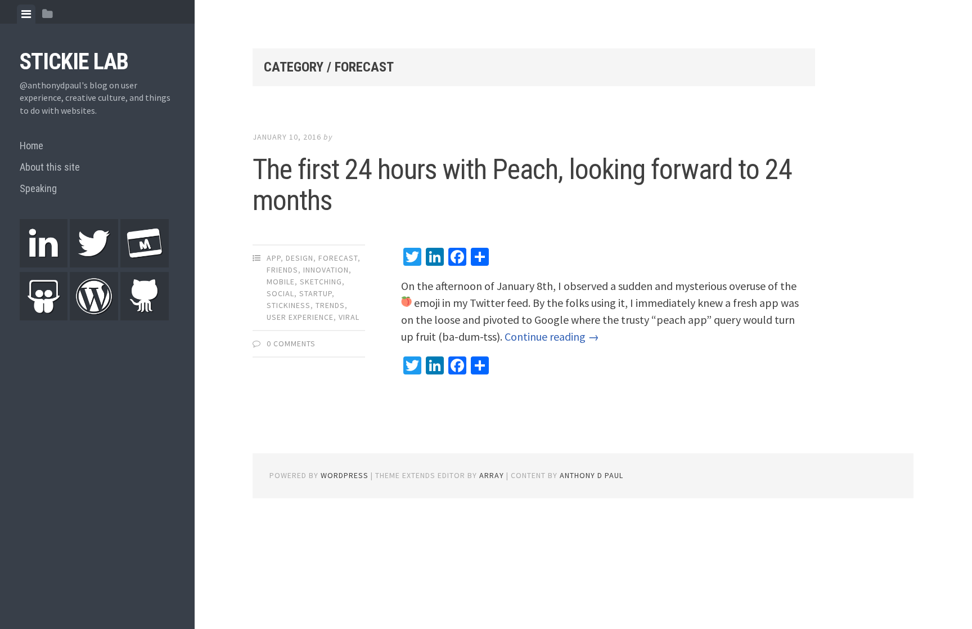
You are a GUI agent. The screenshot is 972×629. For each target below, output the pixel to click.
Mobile (281, 281)
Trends (330, 305)
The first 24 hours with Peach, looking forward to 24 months (522, 185)
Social (280, 293)
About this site (50, 167)
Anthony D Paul (591, 475)
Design (299, 258)
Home (31, 145)
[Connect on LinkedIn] (44, 264)
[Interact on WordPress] (94, 316)
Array (491, 475)
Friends (282, 270)
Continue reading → (552, 336)
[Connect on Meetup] (144, 264)
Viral (349, 317)
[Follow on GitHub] (144, 316)
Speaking (38, 188)
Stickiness (288, 305)
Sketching (321, 281)
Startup (315, 293)
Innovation (326, 270)
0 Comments (291, 343)
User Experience (300, 317)
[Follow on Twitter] (94, 264)
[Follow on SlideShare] (44, 316)
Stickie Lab (74, 61)
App (274, 258)
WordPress (344, 475)
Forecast (338, 258)
